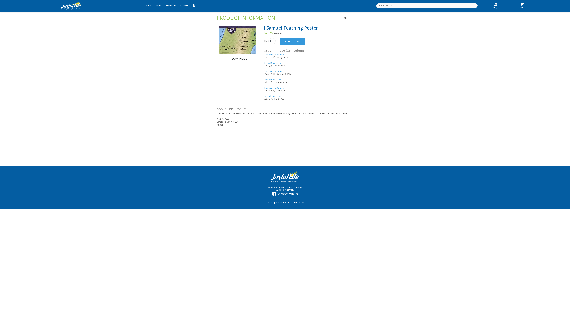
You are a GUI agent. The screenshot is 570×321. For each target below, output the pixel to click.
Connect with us (287, 194)
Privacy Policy (282, 202)
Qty (266, 41)
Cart (522, 5)
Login (495, 7)
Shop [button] (148, 5)
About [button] (158, 5)
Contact (184, 5)
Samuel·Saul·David (272, 63)
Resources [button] (171, 5)
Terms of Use (297, 202)
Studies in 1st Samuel (274, 54)
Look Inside (239, 58)
